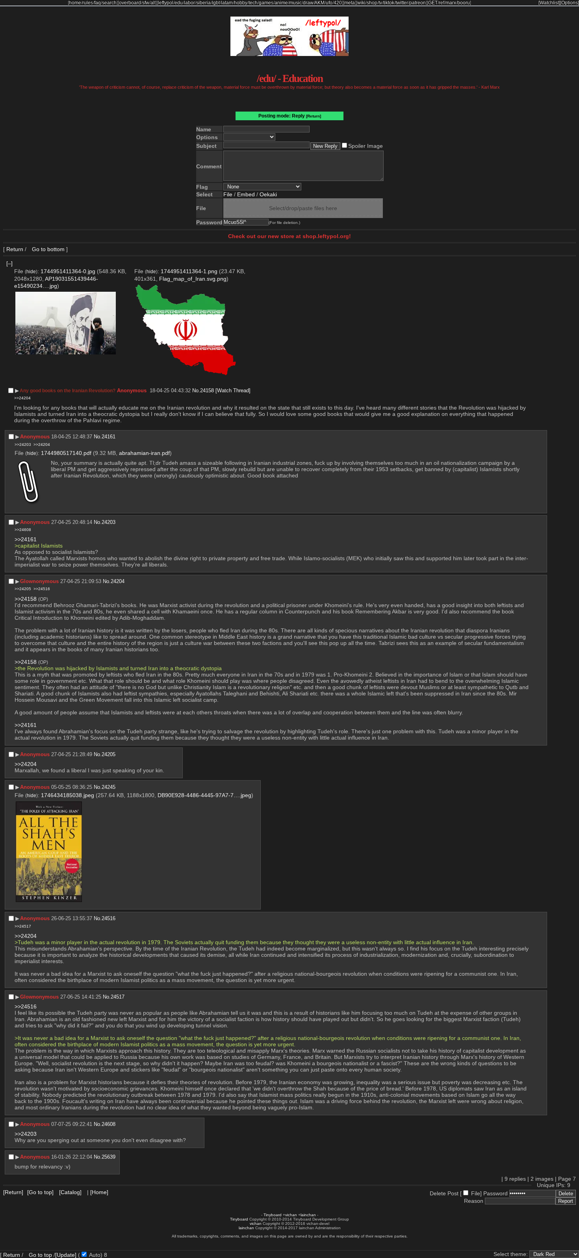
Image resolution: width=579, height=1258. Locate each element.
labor (189, 3)
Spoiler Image (365, 146)
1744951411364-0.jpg (68, 271)
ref (441, 3)
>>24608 (23, 529)
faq (97, 3)
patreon (417, 3)
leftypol (165, 3)
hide (31, 271)
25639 (108, 1157)
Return (14, 249)
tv (380, 3)
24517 (117, 997)
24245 (108, 787)
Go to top (40, 1255)
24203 (108, 522)
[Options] (569, 3)
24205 (108, 754)
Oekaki (268, 194)
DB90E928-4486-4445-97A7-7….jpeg (204, 795)
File (227, 194)
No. (196, 390)
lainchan (308, 1215)
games (266, 3)
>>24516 (41, 589)
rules (87, 3)
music (295, 3)
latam (227, 3)
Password (495, 1193)
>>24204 (22, 398)
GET (433, 3)
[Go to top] (40, 1192)
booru (463, 3)
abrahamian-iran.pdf (144, 453)
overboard (130, 3)
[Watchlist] (549, 3)
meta (349, 3)
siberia (203, 3)
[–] (9, 263)
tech (253, 3)
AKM (319, 3)
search (109, 3)
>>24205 (23, 589)
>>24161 (26, 539)
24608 (108, 1124)
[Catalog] (70, 1192)
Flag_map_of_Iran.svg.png (192, 279)
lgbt (216, 3)
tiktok (388, 3)
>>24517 (23, 926)
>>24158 (26, 599)
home (75, 3)
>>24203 (23, 444)
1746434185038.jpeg (67, 795)
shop (372, 3)
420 (338, 3)
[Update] (65, 1255)
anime (281, 3)
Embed (246, 194)
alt (153, 3)
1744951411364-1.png (189, 271)
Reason (473, 1201)
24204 (117, 581)
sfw (145, 3)
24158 (207, 390)
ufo (329, 3)
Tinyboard (273, 1215)
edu (178, 3)
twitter (401, 3)
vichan (291, 1215)
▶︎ (17, 390)
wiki (361, 3)
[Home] (99, 1192)
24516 (108, 918)
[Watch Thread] (233, 390)
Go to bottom (47, 249)
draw (308, 3)
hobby (240, 3)
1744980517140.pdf (66, 453)
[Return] (313, 116)
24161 (108, 437)
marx (450, 3)
